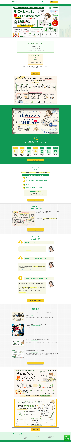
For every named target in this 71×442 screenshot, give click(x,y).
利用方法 (26, 437)
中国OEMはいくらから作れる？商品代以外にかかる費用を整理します (38, 339)
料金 (25, 438)
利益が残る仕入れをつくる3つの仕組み (29, 435)
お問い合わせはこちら (52, 436)
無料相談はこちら (35, 73)
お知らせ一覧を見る (35, 363)
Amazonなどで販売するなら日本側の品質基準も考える (36, 324)
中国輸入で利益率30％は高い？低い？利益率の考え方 (35, 350)
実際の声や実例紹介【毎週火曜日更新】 (35, 325)
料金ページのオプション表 (26, 269)
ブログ (32, 315)
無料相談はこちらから (52, 437)
